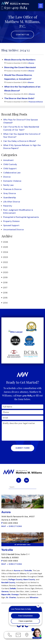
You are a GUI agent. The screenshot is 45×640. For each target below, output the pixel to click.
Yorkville (28, 570)
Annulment (8, 160)
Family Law (8, 185)
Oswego (15, 594)
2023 (4, 257)
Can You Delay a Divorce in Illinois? (19, 141)
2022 (4, 262)
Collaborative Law (12, 172)
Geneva (4, 591)
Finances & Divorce (35, 102)
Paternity (7, 205)
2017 (4, 287)
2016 (4, 292)
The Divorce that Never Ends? (19, 98)
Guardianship (9, 197)
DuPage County (15, 579)
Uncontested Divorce (13, 229)
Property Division (11, 221)
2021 (4, 267)
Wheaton (34, 597)
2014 (4, 302)
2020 (4, 272)
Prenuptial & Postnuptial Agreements (21, 217)
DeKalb (13, 588)
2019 (4, 277)
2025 (4, 247)
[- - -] (40, 5)
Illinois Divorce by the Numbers (19, 59)
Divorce (31, 63)
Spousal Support (11, 225)
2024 (4, 252)
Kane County (29, 579)
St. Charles (11, 597)
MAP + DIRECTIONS (11, 526)
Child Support (10, 168)
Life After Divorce (11, 201)
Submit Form (23, 448)
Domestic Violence (12, 181)
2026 (4, 242)
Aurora (17, 570)
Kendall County (8, 582)
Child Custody (10, 164)
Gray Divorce (9, 193)
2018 (4, 282)
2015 (4, 297)
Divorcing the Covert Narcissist (20, 67)
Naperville (5, 594)
